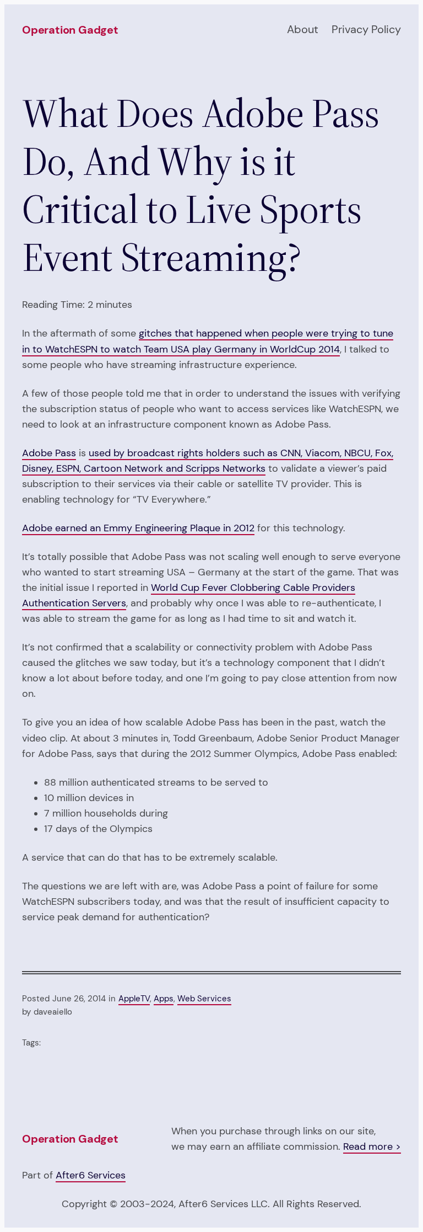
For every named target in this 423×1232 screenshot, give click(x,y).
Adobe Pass (49, 453)
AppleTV (134, 998)
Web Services (204, 998)
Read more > (372, 1146)
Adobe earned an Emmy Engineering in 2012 (138, 528)
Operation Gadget (70, 30)
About (302, 29)
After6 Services (91, 1175)
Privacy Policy (366, 29)
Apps (163, 998)
